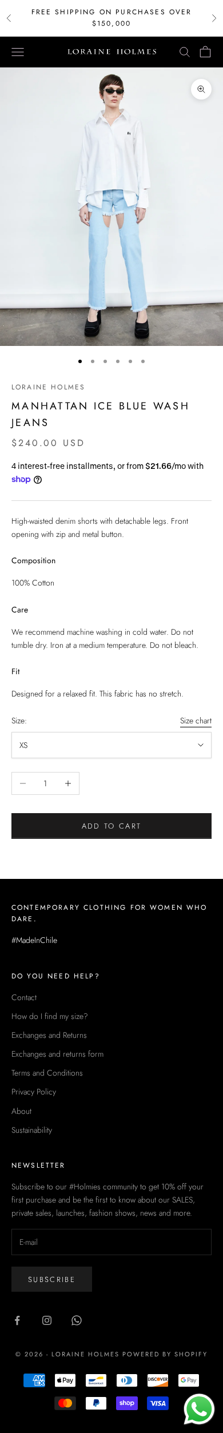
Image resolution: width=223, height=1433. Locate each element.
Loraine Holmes (48, 387)
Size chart (196, 720)
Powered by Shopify (165, 1354)
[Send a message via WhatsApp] (199, 1409)
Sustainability (31, 1130)
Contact (24, 997)
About (21, 1111)
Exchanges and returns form (57, 1054)
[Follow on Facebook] (17, 1320)
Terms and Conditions (47, 1072)
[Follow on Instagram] (47, 1320)
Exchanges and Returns (49, 1035)
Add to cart (112, 826)
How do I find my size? (49, 1016)
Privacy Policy (33, 1091)
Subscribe (51, 1279)
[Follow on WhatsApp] (76, 1320)
